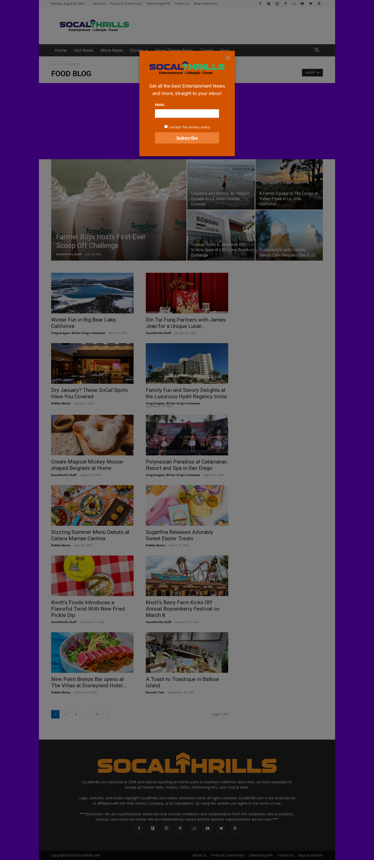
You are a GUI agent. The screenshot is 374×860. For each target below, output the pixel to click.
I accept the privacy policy (189, 127)
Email (160, 104)
